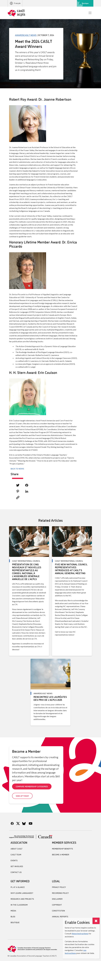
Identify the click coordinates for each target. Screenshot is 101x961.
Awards (19, 35)
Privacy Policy (59, 887)
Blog (13, 916)
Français (17, 3)
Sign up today (22, 795)
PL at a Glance (18, 887)
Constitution (58, 910)
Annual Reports (60, 916)
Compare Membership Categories (32, 786)
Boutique (85, 3)
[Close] (96, 921)
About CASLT (16, 848)
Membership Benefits (62, 848)
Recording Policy (60, 893)
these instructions (80, 933)
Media (13, 910)
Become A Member (60, 854)
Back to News (17, 468)
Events (14, 860)
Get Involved (17, 866)
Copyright (57, 904)
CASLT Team (16, 854)
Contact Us (16, 872)
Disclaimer (57, 898)
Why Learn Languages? (22, 893)
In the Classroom (19, 904)
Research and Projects (22, 898)
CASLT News (30, 35)
